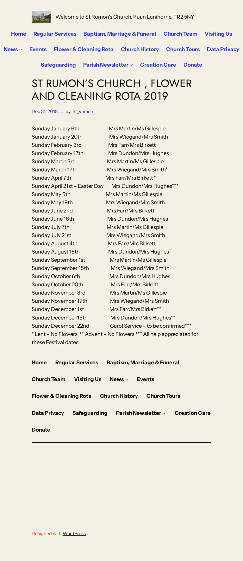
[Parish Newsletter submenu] (131, 64)
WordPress (74, 533)
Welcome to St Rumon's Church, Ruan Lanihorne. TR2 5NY (124, 17)
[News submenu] (20, 49)
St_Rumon (82, 111)
